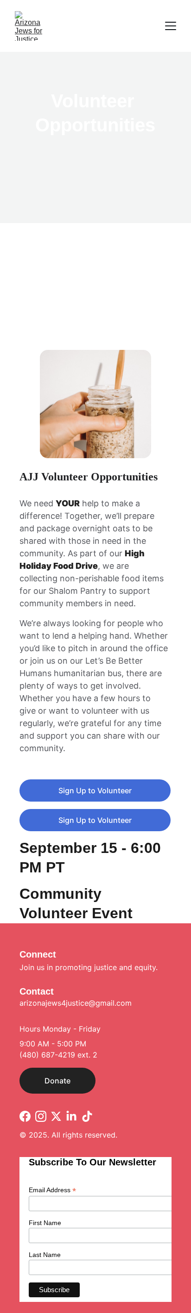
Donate (57, 1080)
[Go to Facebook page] (25, 1116)
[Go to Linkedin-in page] (71, 1116)
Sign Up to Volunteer (95, 790)
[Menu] (170, 26)
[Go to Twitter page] (56, 1116)
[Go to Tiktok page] (87, 1116)
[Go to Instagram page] (40, 1116)
